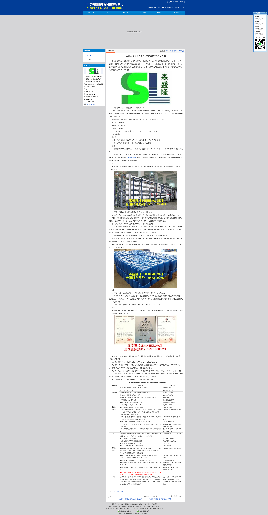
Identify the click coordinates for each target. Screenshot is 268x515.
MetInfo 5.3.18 (129, 513)
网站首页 (168, 51)
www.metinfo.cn (144, 513)
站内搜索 (147, 504)
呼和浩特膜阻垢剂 (167, 7)
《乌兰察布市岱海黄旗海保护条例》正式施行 (129, 499)
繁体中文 (182, 2)
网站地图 (154, 504)
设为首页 (169, 2)
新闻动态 (181, 51)
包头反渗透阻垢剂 (179, 7)
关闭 (180, 496)
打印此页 (173, 496)
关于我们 (127, 504)
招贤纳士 (140, 504)
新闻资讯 (174, 51)
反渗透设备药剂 (118, 491)
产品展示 (113, 504)
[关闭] (265, 13)
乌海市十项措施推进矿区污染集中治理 (160, 499)
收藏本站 (175, 2)
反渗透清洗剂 (132, 157)
